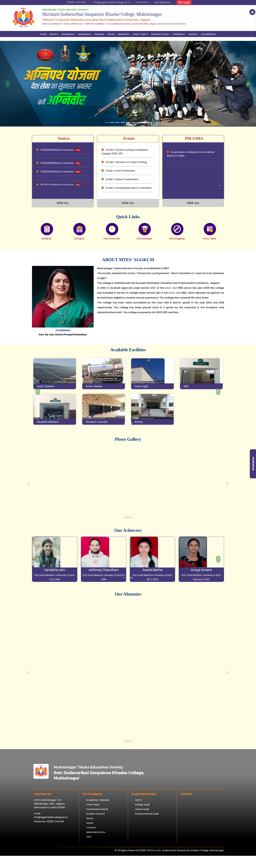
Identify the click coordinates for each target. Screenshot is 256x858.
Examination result (97, 820)
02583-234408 (55, 832)
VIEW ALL (62, 214)
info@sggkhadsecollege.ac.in (51, 828)
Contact (91, 838)
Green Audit (142, 820)
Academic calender (97, 811)
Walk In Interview (57, 163)
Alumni (192, 34)
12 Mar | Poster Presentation (121, 163)
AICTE (138, 811)
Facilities (99, 34)
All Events (141, 2)
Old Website (162, 2)
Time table (92, 815)
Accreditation (208, 34)
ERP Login (184, 2)
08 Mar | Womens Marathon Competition (129, 193)
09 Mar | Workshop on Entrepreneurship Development (127, 182)
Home (43, 34)
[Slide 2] (130, 434)
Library (111, 34)
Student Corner (159, 34)
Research (123, 34)
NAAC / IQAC (139, 34)
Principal (62, 341)
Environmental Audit (147, 825)
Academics (67, 34)
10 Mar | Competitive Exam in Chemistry (128, 172)
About (53, 34)
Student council (95, 825)
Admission (84, 34)
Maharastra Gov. (96, 843)
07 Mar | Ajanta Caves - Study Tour (125, 201)
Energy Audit (142, 815)
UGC (89, 848)
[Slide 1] (106, 133)
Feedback (178, 34)
